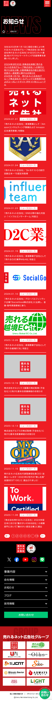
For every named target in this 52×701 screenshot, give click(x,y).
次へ (43, 536)
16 (36, 536)
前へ (7, 536)
